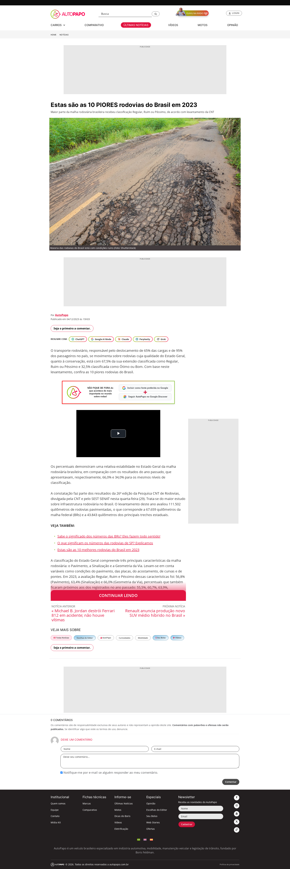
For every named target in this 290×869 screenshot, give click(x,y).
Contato (55, 816)
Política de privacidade (229, 864)
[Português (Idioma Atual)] (138, 839)
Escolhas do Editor (85, 638)
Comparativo (90, 809)
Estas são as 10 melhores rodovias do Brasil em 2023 (98, 549)
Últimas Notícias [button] (136, 25)
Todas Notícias (62, 637)
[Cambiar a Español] (151, 839)
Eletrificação (121, 828)
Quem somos (58, 803)
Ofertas (150, 828)
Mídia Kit (56, 822)
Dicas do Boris (122, 816)
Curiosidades (124, 638)
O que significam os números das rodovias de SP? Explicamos (105, 543)
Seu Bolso (161, 637)
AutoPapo (61, 315)
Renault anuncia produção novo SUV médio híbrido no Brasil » (155, 613)
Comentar (230, 781)
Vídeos (178, 637)
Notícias (64, 35)
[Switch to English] (145, 839)
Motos (117, 809)
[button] (156, 13)
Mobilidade (143, 638)
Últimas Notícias (123, 803)
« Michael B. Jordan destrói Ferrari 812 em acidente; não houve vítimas (83, 615)
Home (53, 35)
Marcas (87, 803)
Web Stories (153, 822)
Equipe (55, 809)
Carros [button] (56, 25)
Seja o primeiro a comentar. (72, 328)
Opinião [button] (232, 25)
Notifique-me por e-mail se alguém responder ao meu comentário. (110, 772)
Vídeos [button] (173, 25)
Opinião (150, 803)
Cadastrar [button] (186, 824)
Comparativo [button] (94, 25)
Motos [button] (202, 25)
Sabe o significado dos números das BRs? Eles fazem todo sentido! (108, 536)
